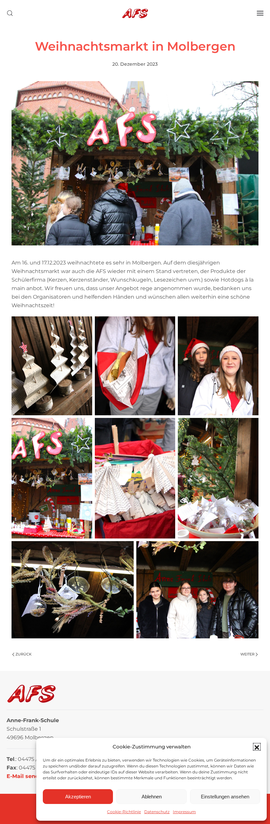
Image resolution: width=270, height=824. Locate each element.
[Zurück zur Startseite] (135, 13)
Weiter (247, 654)
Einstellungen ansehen (225, 796)
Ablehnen (152, 796)
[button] (257, 747)
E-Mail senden (26, 776)
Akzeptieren (78, 796)
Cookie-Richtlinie (124, 811)
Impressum (184, 811)
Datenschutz (157, 811)
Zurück (23, 654)
